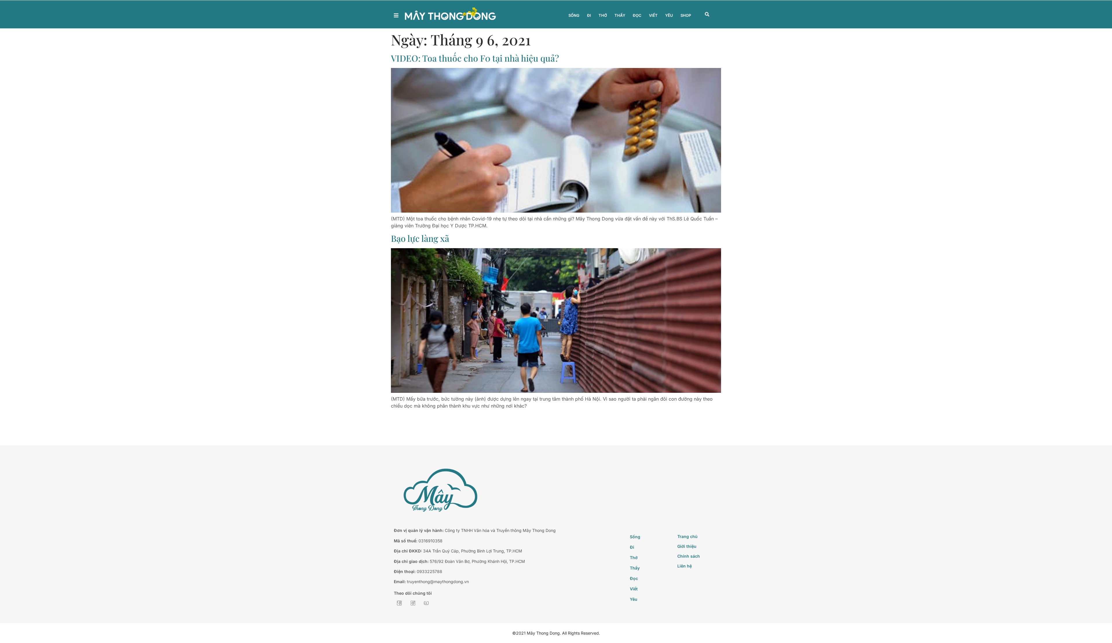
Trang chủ (687, 536)
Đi (589, 15)
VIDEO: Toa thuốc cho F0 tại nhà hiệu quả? (475, 58)
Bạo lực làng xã (420, 238)
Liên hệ (684, 565)
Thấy (619, 15)
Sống (573, 15)
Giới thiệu (686, 546)
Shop (686, 15)
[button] (707, 14)
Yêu (669, 15)
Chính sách (688, 556)
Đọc (637, 15)
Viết (653, 15)
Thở (603, 15)
